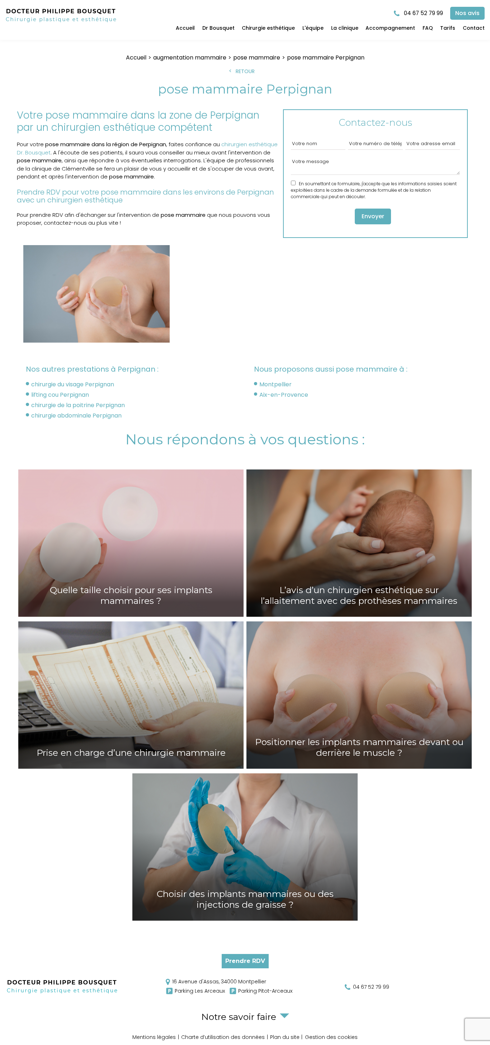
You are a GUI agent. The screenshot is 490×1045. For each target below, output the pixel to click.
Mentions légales (154, 1037)
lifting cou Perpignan (60, 395)
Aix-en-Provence (283, 395)
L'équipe (313, 28)
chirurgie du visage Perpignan (72, 384)
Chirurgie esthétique (268, 28)
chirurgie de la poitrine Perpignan (78, 405)
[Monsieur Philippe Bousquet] (61, 22)
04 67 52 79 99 (422, 13)
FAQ (428, 28)
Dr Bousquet (218, 28)
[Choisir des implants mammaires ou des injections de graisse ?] (245, 847)
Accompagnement (390, 28)
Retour (245, 71)
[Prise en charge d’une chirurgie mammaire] (131, 695)
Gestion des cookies (331, 1037)
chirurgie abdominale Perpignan (76, 415)
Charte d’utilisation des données (223, 1037)
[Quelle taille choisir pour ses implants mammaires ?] (131, 543)
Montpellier (275, 384)
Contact (474, 28)
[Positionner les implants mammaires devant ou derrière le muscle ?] (359, 695)
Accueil (185, 28)
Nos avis (467, 13)
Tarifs (447, 28)
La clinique (344, 28)
